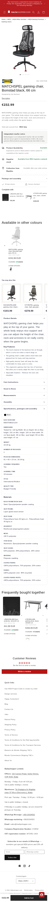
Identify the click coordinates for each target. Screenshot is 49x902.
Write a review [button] (24, 671)
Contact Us (9, 709)
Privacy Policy (10, 730)
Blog (6, 704)
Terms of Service (11, 735)
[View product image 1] (24, 48)
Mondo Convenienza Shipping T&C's (19, 755)
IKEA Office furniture (20, 19)
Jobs (6, 714)
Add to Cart (29, 898)
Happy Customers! (12, 699)
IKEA (9, 19)
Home (4, 19)
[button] (4, 12)
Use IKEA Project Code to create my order (21, 689)
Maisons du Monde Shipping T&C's (18, 750)
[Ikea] (9, 81)
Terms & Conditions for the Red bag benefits (22, 740)
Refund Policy (10, 719)
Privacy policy (39, 890)
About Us (8, 760)
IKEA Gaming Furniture (36, 19)
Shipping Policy (11, 724)
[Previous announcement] (4, 3)
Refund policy (28, 890)
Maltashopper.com (16, 890)
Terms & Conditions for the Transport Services (23, 745)
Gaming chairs (7, 22)
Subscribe (12, 857)
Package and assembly (24, 178)
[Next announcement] (44, 3)
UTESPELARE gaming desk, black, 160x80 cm (32, 621)
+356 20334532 (29, 815)
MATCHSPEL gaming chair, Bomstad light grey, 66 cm (16, 251)
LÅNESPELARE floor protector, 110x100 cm (11, 620)
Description (6, 98)
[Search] (33, 12)
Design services (11, 694)
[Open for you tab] (41, 894)
